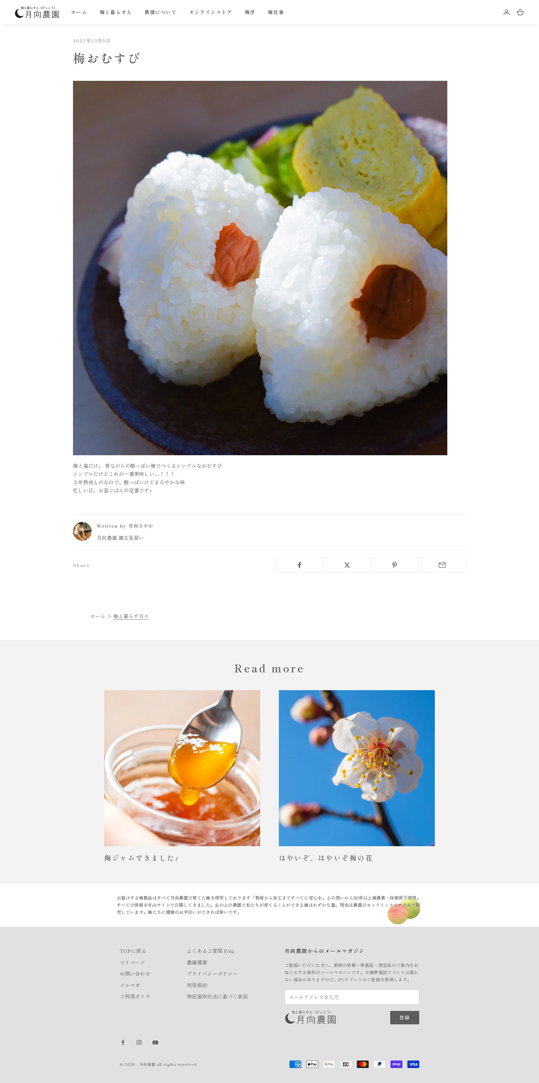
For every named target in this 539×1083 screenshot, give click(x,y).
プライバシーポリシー (212, 973)
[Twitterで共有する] (347, 565)
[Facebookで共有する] (299, 565)
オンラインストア (210, 12)
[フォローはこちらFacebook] (123, 1042)
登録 (404, 1017)
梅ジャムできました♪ (141, 857)
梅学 (250, 12)
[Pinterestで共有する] (395, 565)
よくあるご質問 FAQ (210, 950)
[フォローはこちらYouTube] (155, 1042)
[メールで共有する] (442, 565)
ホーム (79, 12)
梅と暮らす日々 (131, 616)
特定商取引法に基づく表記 (217, 996)
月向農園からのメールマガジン (324, 950)
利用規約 (197, 985)
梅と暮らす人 (116, 12)
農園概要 (197, 962)
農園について (160, 12)
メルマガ (130, 985)
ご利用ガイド (135, 996)
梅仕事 (276, 12)
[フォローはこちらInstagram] (139, 1042)
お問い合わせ (135, 973)
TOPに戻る (133, 950)
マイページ (132, 962)
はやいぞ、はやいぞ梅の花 (326, 857)
